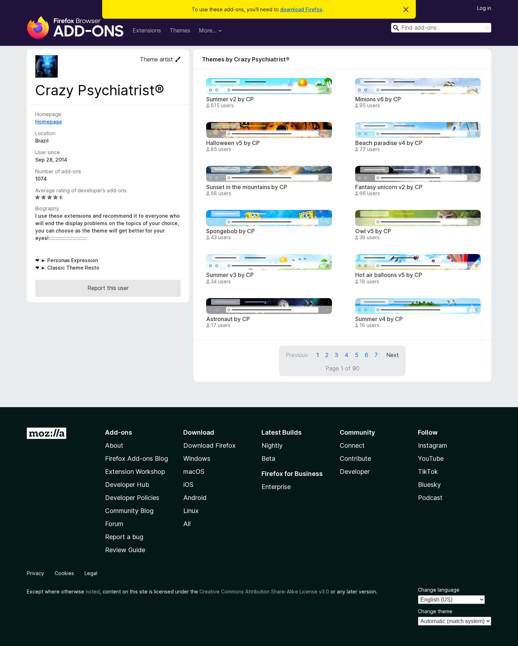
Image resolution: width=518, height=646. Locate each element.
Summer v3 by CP (230, 275)
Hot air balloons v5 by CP (388, 275)
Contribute (355, 458)
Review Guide (125, 550)
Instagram (432, 445)
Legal (91, 573)
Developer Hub (127, 484)
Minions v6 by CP (378, 99)
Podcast (430, 497)
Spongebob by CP (230, 231)
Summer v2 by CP (230, 99)
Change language (439, 590)
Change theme (435, 611)
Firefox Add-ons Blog (136, 458)
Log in (484, 8)
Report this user (108, 287)
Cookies (64, 573)
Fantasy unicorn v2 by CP (389, 187)
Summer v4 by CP (379, 319)
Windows (196, 458)
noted (93, 591)
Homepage (48, 122)
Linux (191, 510)
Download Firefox (209, 445)
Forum (114, 523)
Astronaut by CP (228, 319)
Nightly (272, 445)
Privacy (35, 573)
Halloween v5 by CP (233, 143)
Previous (297, 354)
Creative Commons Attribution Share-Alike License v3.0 (264, 591)
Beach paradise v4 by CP (389, 143)
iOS (188, 484)
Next (392, 354)
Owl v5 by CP (373, 231)
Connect (352, 445)
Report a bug (124, 537)
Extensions (146, 30)
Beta (268, 458)
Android (194, 497)
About (114, 445)
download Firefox (301, 9)
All (187, 523)
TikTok (428, 471)
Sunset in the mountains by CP (246, 187)
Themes (179, 30)
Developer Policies (132, 497)
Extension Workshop (135, 471)
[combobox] (441, 27)
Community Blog (129, 510)
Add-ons (118, 432)
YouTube (431, 458)
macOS (193, 471)
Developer (355, 471)
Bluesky (429, 484)
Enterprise (276, 486)
